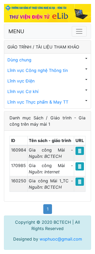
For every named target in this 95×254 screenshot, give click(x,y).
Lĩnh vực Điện (21, 81)
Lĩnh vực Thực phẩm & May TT (37, 102)
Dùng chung (19, 59)
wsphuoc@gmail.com (61, 239)
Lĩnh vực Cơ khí (23, 91)
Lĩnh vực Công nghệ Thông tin (37, 70)
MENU (16, 31)
